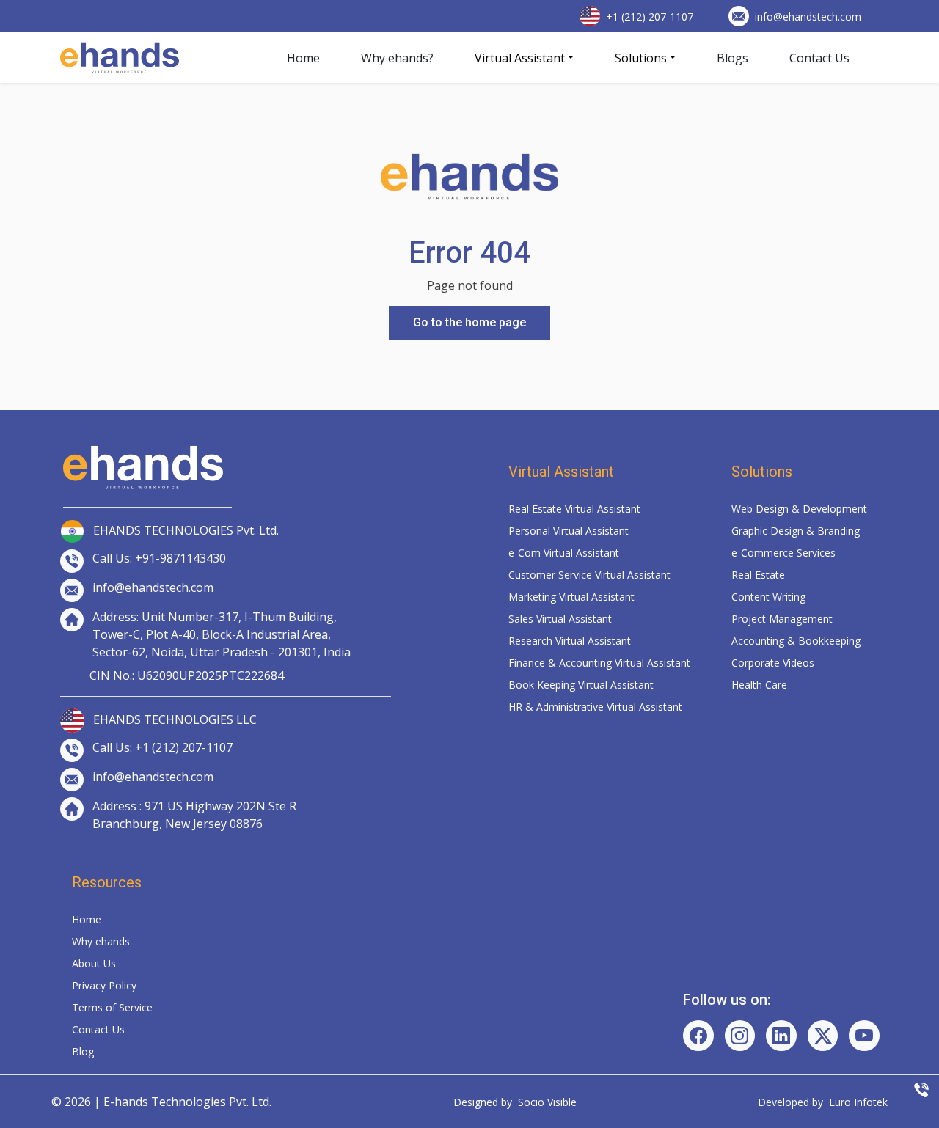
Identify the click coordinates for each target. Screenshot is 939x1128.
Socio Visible (547, 1102)
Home (303, 58)
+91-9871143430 (180, 558)
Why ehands (101, 941)
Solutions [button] (641, 58)
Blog (83, 1051)
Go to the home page (469, 322)
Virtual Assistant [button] (520, 58)
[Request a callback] (921, 1090)
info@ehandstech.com (808, 16)
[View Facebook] (698, 1035)
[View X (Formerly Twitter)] (823, 1035)
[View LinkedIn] (781, 1035)
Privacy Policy (104, 985)
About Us (94, 963)
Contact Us (819, 58)
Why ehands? (397, 58)
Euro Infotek (858, 1102)
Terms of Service (112, 1007)
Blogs (732, 58)
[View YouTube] (864, 1035)
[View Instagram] (740, 1035)
